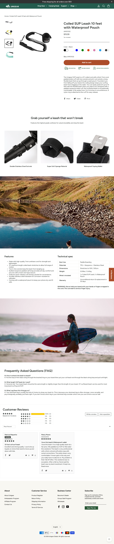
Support (64, 6)
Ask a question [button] (105, 414)
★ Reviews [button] (111, 274)
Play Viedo (57, 214)
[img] (20, 441)
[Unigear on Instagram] (63, 506)
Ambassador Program (11, 498)
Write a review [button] (91, 414)
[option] (57, 212)
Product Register (37, 495)
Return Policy (36, 498)
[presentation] (108, 50)
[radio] (66, 50)
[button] (25, 414)
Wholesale (61, 501)
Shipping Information (39, 501)
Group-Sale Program (64, 498)
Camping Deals (54, 6)
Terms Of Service (37, 507)
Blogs (73, 6)
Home (6, 16)
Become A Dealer (63, 495)
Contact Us (8, 504)
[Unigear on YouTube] (67, 506)
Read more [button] (45, 466)
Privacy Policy (36, 504)
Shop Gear (41, 6)
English (55, 527)
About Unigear (9, 495)
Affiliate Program (10, 501)
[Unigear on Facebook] (59, 506)
